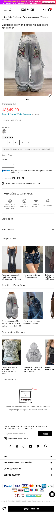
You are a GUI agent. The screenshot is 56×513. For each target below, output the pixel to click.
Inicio (4, 17)
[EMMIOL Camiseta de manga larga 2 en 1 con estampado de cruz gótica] (11, 352)
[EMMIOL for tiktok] (23, 446)
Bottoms (17, 17)
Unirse (45, 434)
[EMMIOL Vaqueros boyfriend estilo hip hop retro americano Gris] (3, 132)
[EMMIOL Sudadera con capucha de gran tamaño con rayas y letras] (33, 352)
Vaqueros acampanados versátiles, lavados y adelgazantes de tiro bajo (11, 277)
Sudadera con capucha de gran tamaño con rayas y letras (33, 369)
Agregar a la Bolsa (31, 508)
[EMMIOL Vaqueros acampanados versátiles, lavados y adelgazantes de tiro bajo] (12, 259)
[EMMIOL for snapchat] (45, 446)
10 (22, 143)
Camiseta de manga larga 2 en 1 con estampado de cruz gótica (9, 370)
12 (28, 143)
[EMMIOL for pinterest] (38, 446)
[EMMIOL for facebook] (10, 446)
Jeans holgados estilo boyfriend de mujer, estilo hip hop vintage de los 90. (11, 323)
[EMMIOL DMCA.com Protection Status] (34, 497)
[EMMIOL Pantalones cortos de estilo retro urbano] (33, 259)
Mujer (10, 17)
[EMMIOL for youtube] (30, 446)
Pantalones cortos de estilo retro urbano (31, 276)
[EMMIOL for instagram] (17, 446)
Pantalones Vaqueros (31, 17)
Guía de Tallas (7, 155)
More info (15, 172)
